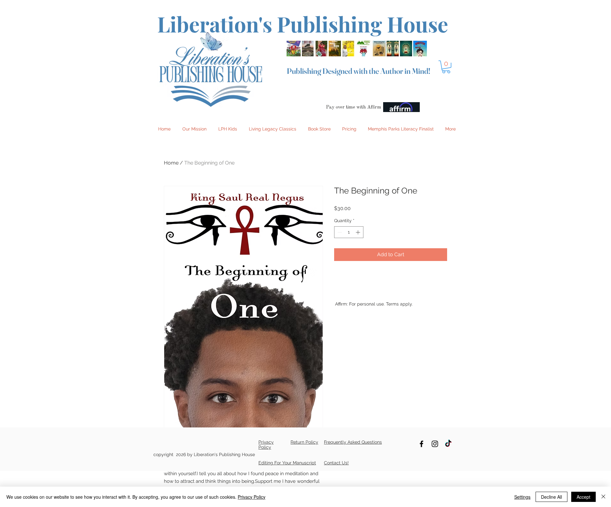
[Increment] (358, 232)
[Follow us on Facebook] (421, 444)
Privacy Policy (251, 497)
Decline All (551, 497)
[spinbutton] (349, 232)
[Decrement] (339, 232)
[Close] (603, 497)
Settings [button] (522, 497)
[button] (446, 66)
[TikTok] (448, 444)
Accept (583, 497)
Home (171, 163)
